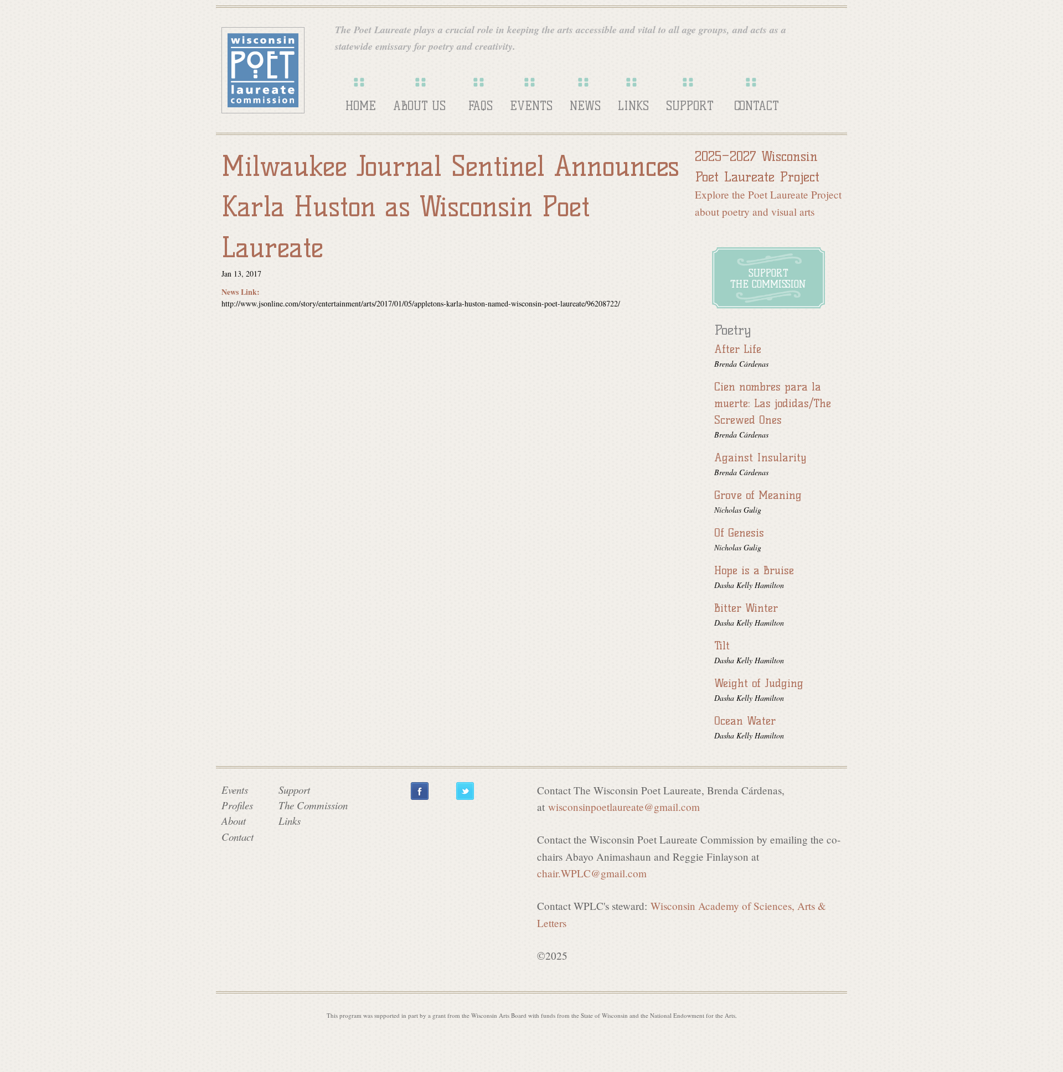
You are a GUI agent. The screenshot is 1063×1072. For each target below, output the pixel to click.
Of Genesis (739, 532)
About (233, 821)
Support (690, 106)
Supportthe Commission (768, 278)
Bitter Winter (746, 608)
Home (360, 106)
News (585, 106)
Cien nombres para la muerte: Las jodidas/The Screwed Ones (772, 403)
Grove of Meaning (758, 495)
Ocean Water (745, 720)
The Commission (313, 805)
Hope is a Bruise (754, 570)
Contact (756, 106)
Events (531, 106)
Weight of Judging (758, 683)
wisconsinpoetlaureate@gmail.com (624, 807)
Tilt (722, 645)
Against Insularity (760, 457)
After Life (737, 349)
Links (633, 106)
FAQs (480, 106)
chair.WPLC (592, 873)
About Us (419, 106)
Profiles (237, 805)
